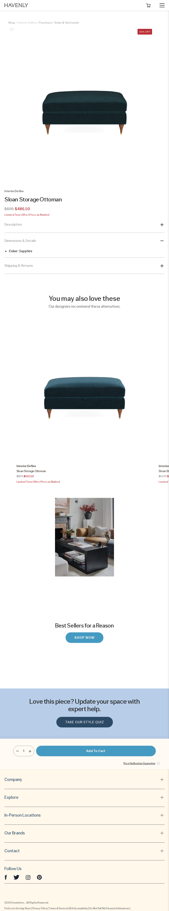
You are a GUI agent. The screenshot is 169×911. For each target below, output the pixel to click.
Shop (11, 22)
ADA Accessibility (78, 908)
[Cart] (148, 5)
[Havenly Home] (16, 5)
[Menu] (160, 5)
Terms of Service (58, 908)
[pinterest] (39, 877)
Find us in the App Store (17, 908)
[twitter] (16, 877)
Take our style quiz (84, 722)
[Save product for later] (11, 32)
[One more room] (30, 751)
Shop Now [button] (84, 638)
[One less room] (17, 751)
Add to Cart (95, 751)
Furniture (45, 22)
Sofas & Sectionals (67, 22)
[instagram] (28, 877)
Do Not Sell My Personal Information (109, 908)
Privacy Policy (40, 908)
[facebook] (5, 877)
